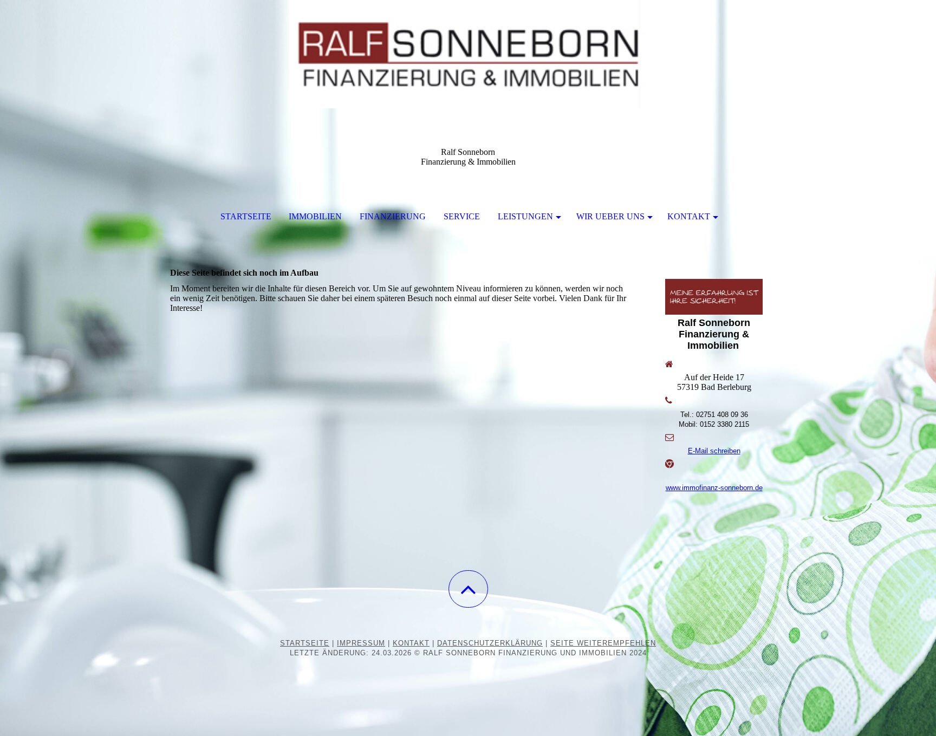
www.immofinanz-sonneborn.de (714, 488)
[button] (468, 589)
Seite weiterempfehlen (603, 643)
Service (462, 216)
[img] (468, 54)
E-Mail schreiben (714, 451)
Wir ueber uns (610, 216)
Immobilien (315, 216)
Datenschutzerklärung (490, 643)
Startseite (245, 216)
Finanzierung (393, 216)
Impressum (361, 643)
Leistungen (525, 216)
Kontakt (688, 216)
